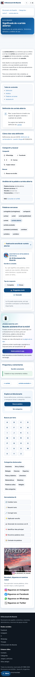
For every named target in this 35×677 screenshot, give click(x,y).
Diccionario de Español (9, 10)
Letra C (4, 13)
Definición (9, 90)
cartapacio (26, 211)
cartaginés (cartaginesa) (12, 211)
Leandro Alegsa (18, 139)
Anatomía (8, 466)
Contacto (3, 653)
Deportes (26, 471)
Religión (21, 484)
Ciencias (16, 471)
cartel (14, 216)
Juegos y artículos (6, 658)
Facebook (4, 630)
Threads (3, 642)
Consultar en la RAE (13, 199)
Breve (21, 285)
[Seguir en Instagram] (17, 590)
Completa (10, 285)
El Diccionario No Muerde (9, 645)
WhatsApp (4, 639)
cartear (6, 216)
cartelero (16, 234)
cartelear (24, 229)
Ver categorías (17, 409)
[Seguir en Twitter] (17, 603)
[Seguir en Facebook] (17, 594)
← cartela (7, 383)
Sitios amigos (5, 661)
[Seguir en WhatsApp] (17, 598)
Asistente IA (9, 99)
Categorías (22, 10)
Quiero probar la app (17, 351)
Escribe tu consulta (10, 263)
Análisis (8, 93)
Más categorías (10, 489)
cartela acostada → (25, 383)
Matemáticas (9, 480)
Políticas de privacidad (12, 672)
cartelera (7, 234)
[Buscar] (26, 3)
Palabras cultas (10, 484)
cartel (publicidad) (25, 216)
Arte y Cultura (19, 466)
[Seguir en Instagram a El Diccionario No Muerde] (17, 561)
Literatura (22, 475)
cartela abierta (13, 13)
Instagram (4, 633)
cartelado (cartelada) (11, 229)
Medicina (20, 480)
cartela (19, 124)
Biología (8, 471)
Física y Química (10, 475)
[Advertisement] (17, 40)
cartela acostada (9, 225)
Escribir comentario (17, 369)
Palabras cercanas (11, 96)
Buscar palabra (17, 404)
